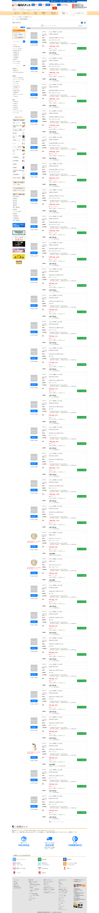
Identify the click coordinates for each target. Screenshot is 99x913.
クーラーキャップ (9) (17, 110)
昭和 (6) (15, 59)
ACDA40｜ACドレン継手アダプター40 (56, 801)
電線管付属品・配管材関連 (35, 884)
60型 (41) (15, 105)
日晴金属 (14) (16, 54)
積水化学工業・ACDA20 (53, 719)
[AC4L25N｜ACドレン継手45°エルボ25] (34, 325)
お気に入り (16, 881)
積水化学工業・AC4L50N (53, 482)
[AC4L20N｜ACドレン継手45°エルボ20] (34, 272)
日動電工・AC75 (52, 561)
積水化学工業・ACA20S (53, 587)
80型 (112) (15, 109)
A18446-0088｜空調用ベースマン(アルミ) (56, 143)
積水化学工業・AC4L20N (53, 271)
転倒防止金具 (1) (16, 90)
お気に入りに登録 (34, 44)
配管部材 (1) (16, 92)
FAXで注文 (35, 13)
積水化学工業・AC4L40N (53, 429)
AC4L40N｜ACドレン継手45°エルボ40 (56, 432)
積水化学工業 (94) (17, 50)
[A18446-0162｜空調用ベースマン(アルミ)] (34, 167)
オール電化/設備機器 (34, 893)
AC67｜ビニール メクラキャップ (55, 538)
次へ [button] (55, 25)
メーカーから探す (32, 898)
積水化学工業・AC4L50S (53, 508)
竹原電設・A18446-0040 (53, 60)
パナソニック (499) (17, 48)
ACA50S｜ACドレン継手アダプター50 (56, 696)
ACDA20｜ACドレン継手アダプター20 (56, 722)
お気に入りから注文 (53, 13)
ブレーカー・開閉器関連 (34, 889)
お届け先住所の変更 (17, 887)
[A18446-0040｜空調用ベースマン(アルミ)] (34, 62)
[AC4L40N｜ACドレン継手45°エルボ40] (34, 430)
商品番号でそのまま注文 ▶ (18, 190)
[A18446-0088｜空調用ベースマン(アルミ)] (34, 141)
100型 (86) (15, 101)
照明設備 (15, 205)
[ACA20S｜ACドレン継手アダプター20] (34, 589)
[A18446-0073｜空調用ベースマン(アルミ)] (34, 114)
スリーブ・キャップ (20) (18, 79)
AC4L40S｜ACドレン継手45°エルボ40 (56, 459)
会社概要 (68, 1)
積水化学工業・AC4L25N (53, 323)
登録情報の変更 (16, 886)
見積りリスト (16, 884)
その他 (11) (15, 96)
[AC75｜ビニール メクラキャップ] (34, 563)
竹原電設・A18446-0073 (53, 113)
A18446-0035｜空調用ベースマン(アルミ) (56, 37)
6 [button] (52, 25)
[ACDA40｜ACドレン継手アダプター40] (34, 799)
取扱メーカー (26, 13)
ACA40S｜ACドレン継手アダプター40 (56, 670)
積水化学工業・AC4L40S (53, 455)
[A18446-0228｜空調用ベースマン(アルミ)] (34, 246)
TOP (13, 16)
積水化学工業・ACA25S (53, 613)
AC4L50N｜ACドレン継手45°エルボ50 (56, 485)
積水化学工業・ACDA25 (53, 745)
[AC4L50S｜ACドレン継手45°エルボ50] (34, 510)
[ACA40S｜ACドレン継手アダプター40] (34, 668)
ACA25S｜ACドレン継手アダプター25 (56, 617)
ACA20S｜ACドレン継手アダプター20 (56, 591)
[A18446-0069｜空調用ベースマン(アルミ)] (34, 88)
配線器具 (31, 887)
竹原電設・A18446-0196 (53, 218)
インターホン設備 (16, 211)
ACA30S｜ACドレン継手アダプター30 (56, 643)
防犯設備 (15, 213)
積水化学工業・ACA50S (53, 692)
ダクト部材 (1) (16, 81)
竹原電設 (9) (16, 55)
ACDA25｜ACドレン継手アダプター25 (56, 749)
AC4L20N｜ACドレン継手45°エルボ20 (56, 274)
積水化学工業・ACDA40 (53, 798)
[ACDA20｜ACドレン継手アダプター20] (34, 720)
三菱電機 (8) (16, 57)
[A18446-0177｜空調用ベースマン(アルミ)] (34, 193)
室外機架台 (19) (16, 87)
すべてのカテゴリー (17, 32)
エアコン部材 (59, 31)
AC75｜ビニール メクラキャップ (55, 564)
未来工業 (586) (16, 46)
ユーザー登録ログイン (79, 13)
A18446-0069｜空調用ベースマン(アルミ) (56, 90)
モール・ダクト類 (33, 885)
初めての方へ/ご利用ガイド (49, 881)
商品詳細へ (34, 42)
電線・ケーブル (33, 882)
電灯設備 (15, 202)
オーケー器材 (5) (16, 61)
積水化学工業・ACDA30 (53, 771)
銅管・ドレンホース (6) (18, 94)
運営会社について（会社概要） (49, 889)
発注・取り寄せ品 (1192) (18, 72)
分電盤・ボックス (33, 890)
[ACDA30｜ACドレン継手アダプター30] (34, 773)
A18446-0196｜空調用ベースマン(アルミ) (56, 222)
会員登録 (73, 1)
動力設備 (15, 200)
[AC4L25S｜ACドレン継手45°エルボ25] (34, 351)
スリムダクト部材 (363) (18, 77)
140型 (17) (15, 103)
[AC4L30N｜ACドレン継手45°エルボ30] (34, 378)
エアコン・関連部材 (18, 16)
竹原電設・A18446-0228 (53, 244)
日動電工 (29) (16, 52)
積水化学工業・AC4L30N (53, 376)
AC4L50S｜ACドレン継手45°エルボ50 (56, 512)
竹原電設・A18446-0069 (53, 86)
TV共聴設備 (15, 215)
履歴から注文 (44, 13)
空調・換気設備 (16, 220)
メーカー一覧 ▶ (16, 184)
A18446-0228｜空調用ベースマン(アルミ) (56, 248)
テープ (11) (15, 83)
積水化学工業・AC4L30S (53, 403)
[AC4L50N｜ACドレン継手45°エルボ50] (34, 483)
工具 (31, 896)
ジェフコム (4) (16, 63)
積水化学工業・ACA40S (53, 666)
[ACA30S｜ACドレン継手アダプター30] (34, 641)
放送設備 (15, 209)
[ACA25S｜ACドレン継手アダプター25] (34, 615)
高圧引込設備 (16, 196)
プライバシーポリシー (48, 890)
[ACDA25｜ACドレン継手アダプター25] (34, 747)
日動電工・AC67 (52, 534)
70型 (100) (15, 107)
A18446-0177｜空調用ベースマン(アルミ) (56, 195)
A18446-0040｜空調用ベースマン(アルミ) (56, 64)
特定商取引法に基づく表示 (48, 887)
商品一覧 (16, 13)
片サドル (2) (16, 88)
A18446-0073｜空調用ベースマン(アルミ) (56, 116)
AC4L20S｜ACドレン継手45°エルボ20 (56, 301)
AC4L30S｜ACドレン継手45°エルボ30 (56, 406)
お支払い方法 (62, 1)
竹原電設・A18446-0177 (53, 192)
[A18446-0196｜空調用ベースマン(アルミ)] (34, 220)
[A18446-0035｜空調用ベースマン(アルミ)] (34, 35)
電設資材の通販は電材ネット (50, 912)
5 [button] (50, 25)
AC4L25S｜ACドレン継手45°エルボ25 (56, 353)
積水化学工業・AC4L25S (53, 350)
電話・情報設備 (16, 207)
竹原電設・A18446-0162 (53, 165)
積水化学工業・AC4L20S (53, 297)
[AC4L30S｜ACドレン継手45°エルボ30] (34, 404)
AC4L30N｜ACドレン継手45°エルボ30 (56, 380)
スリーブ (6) (16, 112)
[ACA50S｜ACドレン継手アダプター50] (34, 694)
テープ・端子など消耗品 (34, 895)
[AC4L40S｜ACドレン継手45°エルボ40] (34, 457)
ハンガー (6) (16, 85)
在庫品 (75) (15, 70)
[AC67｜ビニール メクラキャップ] (34, 536)
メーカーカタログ (47, 886)
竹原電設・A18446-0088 (53, 139)
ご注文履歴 (16, 883)
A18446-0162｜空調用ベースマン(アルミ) (56, 169)
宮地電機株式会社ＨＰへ (78, 881)
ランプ (31, 892)
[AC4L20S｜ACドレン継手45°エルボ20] (34, 299)
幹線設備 (15, 198)
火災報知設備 (16, 218)
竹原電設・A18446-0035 (53, 34)
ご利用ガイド (55, 1)
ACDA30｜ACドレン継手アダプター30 (56, 775)
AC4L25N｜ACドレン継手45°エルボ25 (56, 327)
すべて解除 (23, 27)
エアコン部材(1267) (19, 37)
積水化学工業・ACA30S (53, 640)
